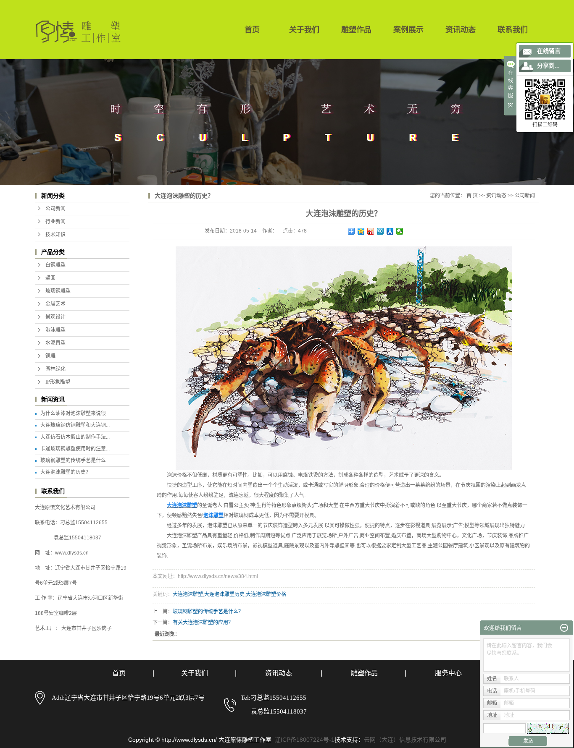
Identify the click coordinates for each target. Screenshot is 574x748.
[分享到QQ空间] (361, 231)
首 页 (472, 196)
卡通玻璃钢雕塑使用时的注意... (75, 449)
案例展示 (408, 30)
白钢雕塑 (55, 265)
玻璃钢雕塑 (58, 291)
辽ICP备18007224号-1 (304, 739)
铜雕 (50, 356)
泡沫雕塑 (55, 330)
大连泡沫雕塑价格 (266, 594)
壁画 (50, 278)
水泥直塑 (55, 343)
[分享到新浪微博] (370, 231)
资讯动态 (460, 30)
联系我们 (513, 30)
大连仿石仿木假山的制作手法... (75, 437)
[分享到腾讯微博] (380, 231)
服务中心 (448, 673)
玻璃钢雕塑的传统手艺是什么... (75, 460)
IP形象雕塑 (57, 382)
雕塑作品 (356, 30)
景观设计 (55, 317)
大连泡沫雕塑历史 (224, 594)
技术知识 (55, 235)
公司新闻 (55, 209)
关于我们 (304, 30)
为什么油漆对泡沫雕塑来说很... (75, 413)
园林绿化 (55, 369)
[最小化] (564, 628)
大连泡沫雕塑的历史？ (65, 472)
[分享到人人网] (390, 231)
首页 (252, 30)
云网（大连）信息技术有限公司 (405, 739)
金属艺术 (55, 304)
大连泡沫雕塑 (188, 594)
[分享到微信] (399, 231)
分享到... (548, 66)
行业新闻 (55, 222)
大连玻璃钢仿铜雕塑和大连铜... (75, 425)
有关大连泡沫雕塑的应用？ (203, 622)
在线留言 (549, 51)
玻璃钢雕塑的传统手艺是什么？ (208, 612)
